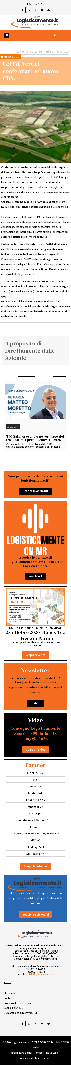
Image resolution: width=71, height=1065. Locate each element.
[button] (55, 35)
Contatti (9, 998)
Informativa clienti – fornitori (27, 1053)
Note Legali (52, 1053)
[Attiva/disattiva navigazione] (63, 35)
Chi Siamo (9, 993)
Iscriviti (36, 703)
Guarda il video (36, 749)
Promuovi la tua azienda (17, 1003)
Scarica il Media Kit (35, 491)
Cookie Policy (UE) (14, 1008)
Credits (36, 1047)
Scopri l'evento (35, 655)
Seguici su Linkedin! (35, 914)
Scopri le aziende (35, 866)
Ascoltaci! (35, 576)
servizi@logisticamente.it (38, 974)
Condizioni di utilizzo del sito (35, 1058)
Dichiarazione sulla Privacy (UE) (21, 1013)
